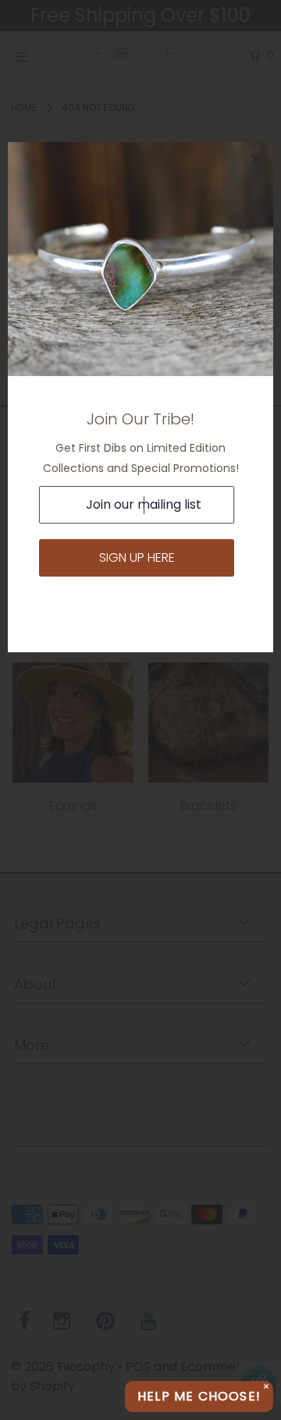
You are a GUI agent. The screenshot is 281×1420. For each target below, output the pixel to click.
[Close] (256, 159)
